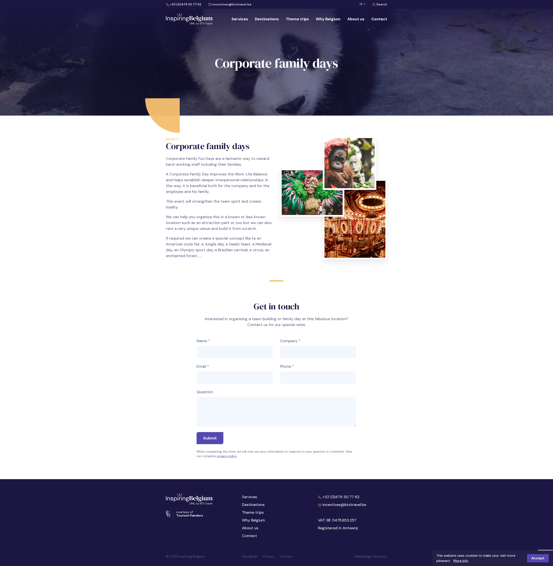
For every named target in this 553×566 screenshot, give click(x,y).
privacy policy (227, 456)
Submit (210, 438)
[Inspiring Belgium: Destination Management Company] (189, 19)
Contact (379, 19)
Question (205, 391)
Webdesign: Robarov (371, 556)
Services (240, 19)
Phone (285, 366)
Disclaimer (250, 556)
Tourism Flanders (189, 515)
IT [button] (361, 4)
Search (381, 4)
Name (202, 340)
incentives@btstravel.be (231, 4)
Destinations (267, 19)
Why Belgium (328, 19)
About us (355, 19)
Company (288, 340)
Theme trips (297, 19)
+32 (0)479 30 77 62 (185, 4)
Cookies (286, 556)
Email (201, 366)
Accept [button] (537, 558)
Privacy (269, 556)
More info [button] (460, 560)
